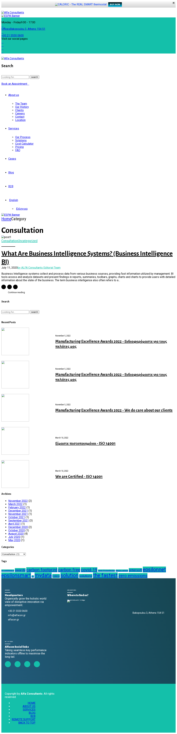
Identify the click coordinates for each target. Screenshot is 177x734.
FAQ (17, 150)
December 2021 (18, 510)
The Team (21, 103)
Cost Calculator (24, 143)
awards (20, 570)
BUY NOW (115, 4)
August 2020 (16, 533)
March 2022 (15, 504)
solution (69, 575)
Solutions (21, 140)
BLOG (32, 712)
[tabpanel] (88, 237)
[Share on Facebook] (3, 287)
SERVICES (29, 709)
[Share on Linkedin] (15, 287)
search (34, 77)
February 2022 (17, 507)
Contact (19, 116)
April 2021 (14, 523)
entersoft (135, 570)
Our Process (22, 137)
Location (20, 120)
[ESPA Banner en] (10, 214)
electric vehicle (122, 570)
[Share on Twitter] (9, 287)
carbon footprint (41, 569)
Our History (22, 107)
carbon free (69, 569)
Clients (19, 110)
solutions (85, 576)
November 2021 (18, 514)
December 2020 (18, 527)
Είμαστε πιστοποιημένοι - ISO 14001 (85, 443)
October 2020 (16, 530)
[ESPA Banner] (10, 15)
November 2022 (18, 501)
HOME (31, 703)
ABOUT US (29, 706)
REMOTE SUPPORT (23, 719)
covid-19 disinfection (106, 570)
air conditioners (7, 570)
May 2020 (14, 540)
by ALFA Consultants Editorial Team (39, 267)
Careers (20, 113)
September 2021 (18, 520)
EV (33, 576)
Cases (12, 158)
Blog (11, 172)
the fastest (105, 575)
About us (13, 95)
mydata (43, 575)
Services (13, 128)
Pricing (19, 147)
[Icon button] (3, 9)
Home (6, 218)
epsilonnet (154, 569)
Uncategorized (28, 241)
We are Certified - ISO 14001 (79, 477)
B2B (10, 186)
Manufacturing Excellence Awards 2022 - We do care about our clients (114, 410)
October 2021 (16, 517)
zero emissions (132, 575)
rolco (56, 576)
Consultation (9, 241)
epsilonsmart (16, 575)
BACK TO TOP (26, 722)
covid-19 (89, 569)
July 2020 (14, 537)
